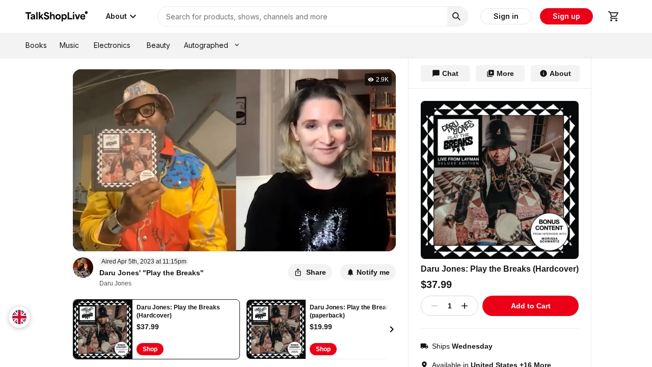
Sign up (566, 16)
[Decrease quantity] (434, 306)
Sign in (506, 16)
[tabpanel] (500, 228)
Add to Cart (531, 306)
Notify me (373, 272)
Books (36, 45)
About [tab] (560, 73)
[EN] (19, 317)
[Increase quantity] (464, 306)
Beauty (158, 45)
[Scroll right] (392, 329)
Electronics (112, 45)
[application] (234, 160)
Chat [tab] (450, 73)
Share (316, 272)
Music (69, 45)
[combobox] (19, 317)
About (116, 16)
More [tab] (505, 73)
